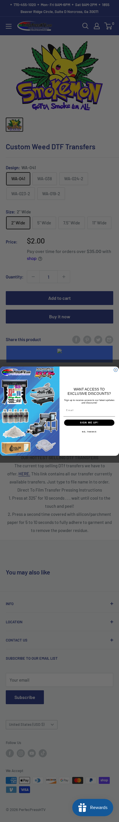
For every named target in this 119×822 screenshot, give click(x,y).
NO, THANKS (89, 432)
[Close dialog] (116, 370)
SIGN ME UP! (89, 422)
